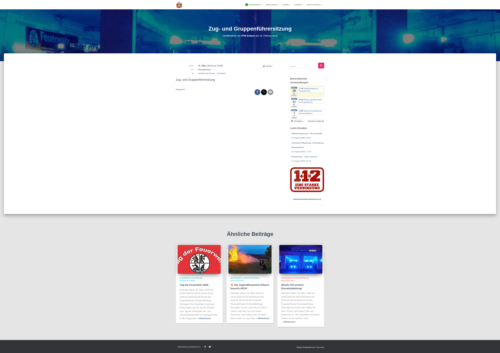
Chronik (298, 5)
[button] (261, 5)
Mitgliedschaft (237, 281)
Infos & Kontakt (314, 5)
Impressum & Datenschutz (189, 347)
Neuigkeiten (197, 278)
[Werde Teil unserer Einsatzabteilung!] (300, 259)
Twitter (210, 347)
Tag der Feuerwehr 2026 (194, 285)
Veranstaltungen (187, 281)
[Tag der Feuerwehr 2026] (199, 259)
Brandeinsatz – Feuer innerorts (304, 157)
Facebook (205, 347)
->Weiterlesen (204, 318)
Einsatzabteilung (207, 73)
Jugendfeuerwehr (251, 278)
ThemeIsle (319, 347)
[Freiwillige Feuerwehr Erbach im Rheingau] (179, 4)
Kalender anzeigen (315, 121)
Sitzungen (221, 73)
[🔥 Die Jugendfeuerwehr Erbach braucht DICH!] (250, 259)
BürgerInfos (185, 278)
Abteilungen (271, 5)
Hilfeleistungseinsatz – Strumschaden (306, 133)
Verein (286, 5)
